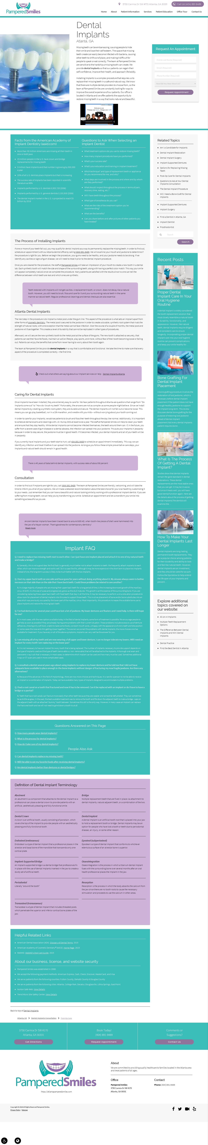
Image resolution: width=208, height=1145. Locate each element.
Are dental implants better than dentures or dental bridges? (46, 767)
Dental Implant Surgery (171, 157)
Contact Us (197, 11)
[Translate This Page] (18, 1141)
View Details (39, 989)
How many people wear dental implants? (37, 733)
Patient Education (164, 11)
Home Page (69, 947)
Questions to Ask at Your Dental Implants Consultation (174, 182)
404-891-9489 (77, 441)
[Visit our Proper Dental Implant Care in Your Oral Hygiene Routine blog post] (175, 288)
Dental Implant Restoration (172, 152)
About (114, 11)
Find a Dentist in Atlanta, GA (173, 216)
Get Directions (33, 1041)
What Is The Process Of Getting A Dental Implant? (174, 463)
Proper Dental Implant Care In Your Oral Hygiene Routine (174, 298)
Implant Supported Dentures (173, 162)
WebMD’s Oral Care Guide (37, 952)
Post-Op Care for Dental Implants (175, 175)
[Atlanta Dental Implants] (34, 111)
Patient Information (130, 11)
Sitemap (25, 1110)
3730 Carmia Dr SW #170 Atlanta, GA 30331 (144, 4)
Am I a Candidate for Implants (173, 147)
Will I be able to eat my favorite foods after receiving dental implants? (51, 761)
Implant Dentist (167, 222)
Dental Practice (167, 643)
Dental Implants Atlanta (114, 373)
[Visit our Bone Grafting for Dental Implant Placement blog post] (175, 374)
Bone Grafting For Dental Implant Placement (172, 381)
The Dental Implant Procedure (174, 188)
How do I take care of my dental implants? (37, 744)
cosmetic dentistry (36, 322)
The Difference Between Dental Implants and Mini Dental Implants (174, 632)
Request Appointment (104, 1041)
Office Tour (182, 11)
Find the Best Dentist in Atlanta (174, 648)
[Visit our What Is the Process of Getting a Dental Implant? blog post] (175, 455)
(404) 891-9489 (82, 252)
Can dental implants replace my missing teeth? (40, 756)
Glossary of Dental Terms (61, 942)
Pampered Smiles (69, 265)
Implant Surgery (167, 209)
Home (104, 11)
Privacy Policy (15, 1110)
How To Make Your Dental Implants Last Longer (174, 541)
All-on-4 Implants (168, 616)
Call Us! (189, 4)
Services (148, 11)
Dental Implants (31, 1010)
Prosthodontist (167, 227)
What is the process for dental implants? (36, 738)
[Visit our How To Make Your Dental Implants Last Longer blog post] (175, 533)
